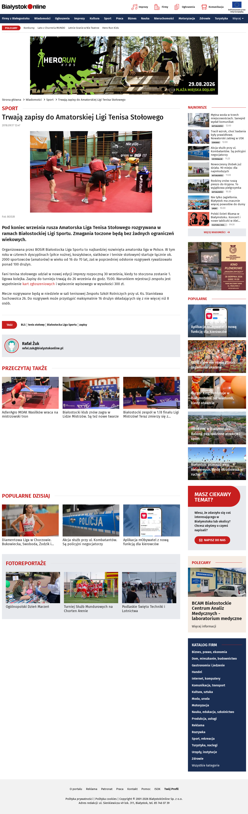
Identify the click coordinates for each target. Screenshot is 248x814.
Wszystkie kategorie (206, 765)
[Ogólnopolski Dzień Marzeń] (33, 587)
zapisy (83, 325)
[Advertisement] (91, 455)
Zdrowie (205, 18)
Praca (119, 18)
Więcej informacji (204, 626)
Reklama (198, 725)
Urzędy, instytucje (204, 752)
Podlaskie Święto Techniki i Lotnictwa (143, 609)
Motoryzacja (187, 18)
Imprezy (143, 6)
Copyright (125, 799)
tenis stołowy (36, 325)
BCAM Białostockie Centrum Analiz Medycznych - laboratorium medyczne (217, 611)
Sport (107, 18)
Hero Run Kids (110, 28)
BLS (23, 325)
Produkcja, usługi (204, 719)
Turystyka (221, 18)
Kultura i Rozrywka (219, 225)
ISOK (157, 789)
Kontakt (132, 789)
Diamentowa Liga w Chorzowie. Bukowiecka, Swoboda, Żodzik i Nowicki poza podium (26, 542)
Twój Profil (171, 789)
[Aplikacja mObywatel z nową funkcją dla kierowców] (151, 520)
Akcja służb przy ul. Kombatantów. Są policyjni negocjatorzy (90, 542)
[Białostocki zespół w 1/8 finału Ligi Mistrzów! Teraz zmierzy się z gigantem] (151, 393)
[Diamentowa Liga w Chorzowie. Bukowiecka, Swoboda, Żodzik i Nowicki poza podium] (30, 520)
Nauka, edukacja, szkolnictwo (213, 712)
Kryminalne (217, 159)
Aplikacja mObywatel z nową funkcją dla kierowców (146, 542)
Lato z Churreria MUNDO (51, 28)
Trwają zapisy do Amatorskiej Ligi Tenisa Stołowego (92, 99)
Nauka (145, 18)
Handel (197, 672)
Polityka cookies (106, 799)
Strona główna (11, 99)
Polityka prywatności (79, 799)
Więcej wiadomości (215, 232)
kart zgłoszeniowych (38, 284)
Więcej (236, 18)
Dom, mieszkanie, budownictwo (214, 658)
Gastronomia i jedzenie (208, 665)
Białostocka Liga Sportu (62, 325)
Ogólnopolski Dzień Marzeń (27, 607)
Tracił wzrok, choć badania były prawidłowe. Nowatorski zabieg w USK (228, 135)
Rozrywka (198, 732)
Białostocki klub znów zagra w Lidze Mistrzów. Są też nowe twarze (91, 414)
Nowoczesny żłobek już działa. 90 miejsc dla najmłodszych (226, 168)
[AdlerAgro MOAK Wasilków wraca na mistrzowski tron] (30, 393)
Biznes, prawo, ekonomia (209, 652)
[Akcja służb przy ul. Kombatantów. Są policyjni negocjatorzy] (91, 520)
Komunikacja (216, 6)
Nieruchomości (164, 18)
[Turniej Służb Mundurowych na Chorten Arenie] (91, 587)
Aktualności (217, 126)
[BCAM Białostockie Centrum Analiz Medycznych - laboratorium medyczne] (217, 582)
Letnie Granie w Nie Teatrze (83, 28)
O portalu (76, 789)
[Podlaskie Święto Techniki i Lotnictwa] (149, 587)
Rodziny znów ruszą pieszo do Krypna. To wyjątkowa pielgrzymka (226, 184)
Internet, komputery (206, 678)
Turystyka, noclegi (205, 745)
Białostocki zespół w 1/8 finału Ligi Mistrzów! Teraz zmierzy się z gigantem (151, 414)
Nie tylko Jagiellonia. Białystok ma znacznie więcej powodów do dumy (228, 200)
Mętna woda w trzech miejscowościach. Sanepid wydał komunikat (228, 118)
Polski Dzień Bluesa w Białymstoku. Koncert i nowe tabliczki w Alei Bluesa (225, 217)
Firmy (165, 6)
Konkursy (29, 28)
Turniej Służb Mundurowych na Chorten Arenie (88, 609)
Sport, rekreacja (203, 738)
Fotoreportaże (26, 563)
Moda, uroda (201, 699)
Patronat (106, 789)
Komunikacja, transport (208, 685)
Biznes (132, 18)
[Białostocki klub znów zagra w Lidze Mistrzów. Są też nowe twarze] (91, 393)
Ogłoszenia (188, 6)
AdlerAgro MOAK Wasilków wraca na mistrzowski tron (30, 414)
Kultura (94, 18)
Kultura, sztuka (202, 692)
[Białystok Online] (24, 7)
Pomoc (146, 789)
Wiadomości (42, 18)
